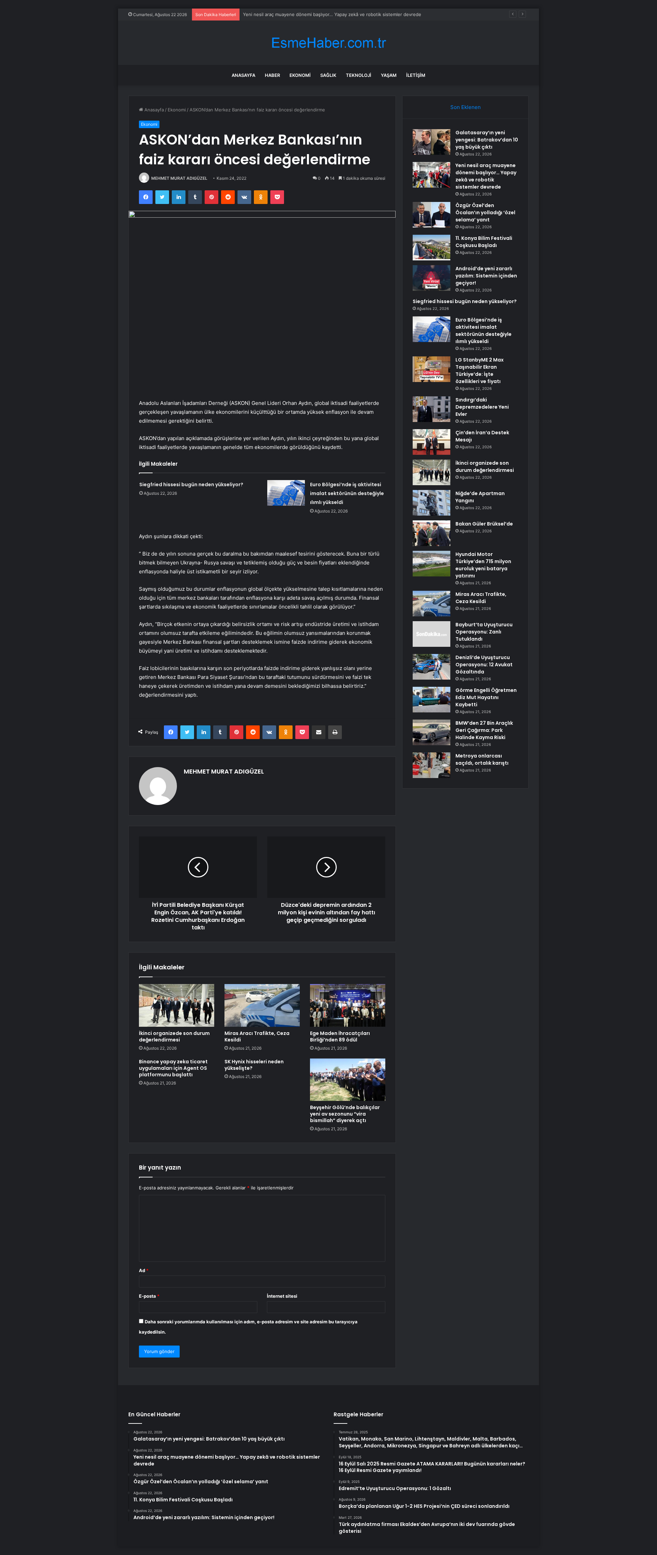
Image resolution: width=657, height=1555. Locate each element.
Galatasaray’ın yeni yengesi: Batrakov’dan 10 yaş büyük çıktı (486, 139)
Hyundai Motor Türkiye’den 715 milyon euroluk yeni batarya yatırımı (483, 565)
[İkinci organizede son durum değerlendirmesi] (176, 1005)
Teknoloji (358, 75)
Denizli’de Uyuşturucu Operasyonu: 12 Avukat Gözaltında (484, 664)
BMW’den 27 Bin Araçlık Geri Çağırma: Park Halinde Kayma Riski (484, 730)
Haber (272, 75)
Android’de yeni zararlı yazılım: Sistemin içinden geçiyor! (486, 275)
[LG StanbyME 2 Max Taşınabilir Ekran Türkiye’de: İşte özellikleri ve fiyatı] (431, 369)
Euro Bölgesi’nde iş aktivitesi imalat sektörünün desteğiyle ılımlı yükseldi (347, 493)
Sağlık (328, 75)
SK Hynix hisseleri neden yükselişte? (254, 1065)
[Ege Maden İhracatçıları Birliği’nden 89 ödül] (347, 1005)
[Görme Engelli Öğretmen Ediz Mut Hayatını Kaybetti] (431, 699)
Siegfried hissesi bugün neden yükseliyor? (191, 484)
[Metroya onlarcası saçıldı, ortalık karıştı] (431, 765)
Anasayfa (243, 75)
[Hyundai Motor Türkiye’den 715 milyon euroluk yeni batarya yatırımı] (431, 563)
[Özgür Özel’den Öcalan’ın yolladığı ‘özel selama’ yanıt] (431, 215)
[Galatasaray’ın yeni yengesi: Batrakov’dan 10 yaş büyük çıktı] (431, 142)
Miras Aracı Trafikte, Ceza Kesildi (256, 1036)
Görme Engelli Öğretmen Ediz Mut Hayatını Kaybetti (486, 697)
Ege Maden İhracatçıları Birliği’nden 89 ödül (340, 1036)
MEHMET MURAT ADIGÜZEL (179, 178)
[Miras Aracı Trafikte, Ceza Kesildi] (262, 1005)
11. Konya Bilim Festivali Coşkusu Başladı (483, 242)
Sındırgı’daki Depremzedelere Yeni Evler (482, 407)
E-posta (149, 1296)
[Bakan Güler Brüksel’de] (431, 533)
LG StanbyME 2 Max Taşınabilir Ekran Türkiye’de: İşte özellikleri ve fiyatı (479, 370)
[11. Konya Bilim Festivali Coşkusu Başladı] (431, 247)
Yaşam (389, 75)
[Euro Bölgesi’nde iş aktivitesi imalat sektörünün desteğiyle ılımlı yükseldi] (286, 493)
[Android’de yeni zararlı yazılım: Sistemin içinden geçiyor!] (431, 278)
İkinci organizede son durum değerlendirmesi (174, 1036)
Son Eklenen (465, 107)
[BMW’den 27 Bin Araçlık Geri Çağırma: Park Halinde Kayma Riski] (431, 732)
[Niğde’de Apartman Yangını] (431, 503)
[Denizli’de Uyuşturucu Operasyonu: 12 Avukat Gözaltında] (431, 667)
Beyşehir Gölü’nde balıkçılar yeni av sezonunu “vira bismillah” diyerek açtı (345, 1114)
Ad (144, 1270)
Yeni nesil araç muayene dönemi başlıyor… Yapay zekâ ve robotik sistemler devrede (485, 176)
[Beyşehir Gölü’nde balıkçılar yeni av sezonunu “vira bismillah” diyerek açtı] (347, 1080)
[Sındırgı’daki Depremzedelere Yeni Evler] (431, 409)
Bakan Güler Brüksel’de (484, 523)
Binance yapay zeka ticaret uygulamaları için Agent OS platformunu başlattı (173, 1068)
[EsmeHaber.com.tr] (328, 43)
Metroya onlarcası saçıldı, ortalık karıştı (481, 759)
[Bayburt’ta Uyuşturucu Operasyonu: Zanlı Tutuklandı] (431, 634)
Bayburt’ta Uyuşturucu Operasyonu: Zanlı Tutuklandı (484, 631)
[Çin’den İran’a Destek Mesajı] (431, 442)
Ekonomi (300, 75)
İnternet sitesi (282, 1296)
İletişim (415, 75)
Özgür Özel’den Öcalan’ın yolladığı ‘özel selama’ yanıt (298, 14)
